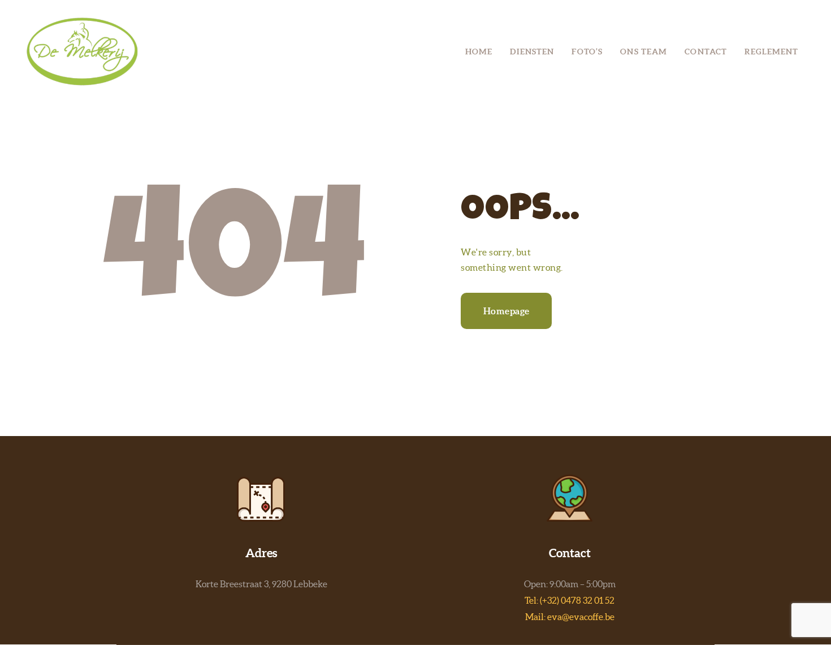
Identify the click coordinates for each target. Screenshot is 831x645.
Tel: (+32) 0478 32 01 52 (569, 600)
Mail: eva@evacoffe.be (569, 617)
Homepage (506, 311)
